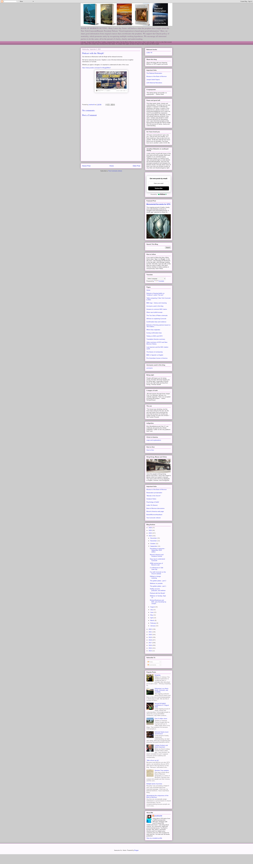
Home (112, 166)
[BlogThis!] (108, 105)
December (153, 538)
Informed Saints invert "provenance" (161, 732)
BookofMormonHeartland (154, 514)
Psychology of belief (152, 502)
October (153, 543)
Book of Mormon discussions (155, 508)
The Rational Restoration (154, 73)
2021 (150, 632)
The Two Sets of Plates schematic (157, 315)
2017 (150, 642)
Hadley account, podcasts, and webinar (158, 589)
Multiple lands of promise (154, 784)
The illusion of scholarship (154, 352)
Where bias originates (153, 329)
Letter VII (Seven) (152, 505)
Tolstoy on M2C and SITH (154, 336)
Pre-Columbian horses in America (156, 358)
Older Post (136, 166)
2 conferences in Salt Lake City (156, 568)
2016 (150, 645)
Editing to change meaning (155, 577)
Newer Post (86, 166)
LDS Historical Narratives (154, 83)
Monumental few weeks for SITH (158, 204)
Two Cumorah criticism (153, 518)
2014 (150, 651)
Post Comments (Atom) (115, 171)
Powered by (154, 194)
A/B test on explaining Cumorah (156, 318)
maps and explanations (153, 440)
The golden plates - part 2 (158, 580)
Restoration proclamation (154, 492)
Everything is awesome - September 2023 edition (157, 550)
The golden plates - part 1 (158, 586)
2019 (150, 637)
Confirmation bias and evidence (156, 322)
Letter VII (149, 52)
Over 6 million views (161, 718)
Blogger (136, 850)
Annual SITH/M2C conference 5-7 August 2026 (162, 705)
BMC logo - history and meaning (156, 303)
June (152, 612)
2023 (150, 536)
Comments (152, 665)
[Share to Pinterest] (114, 105)
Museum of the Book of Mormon (156, 76)
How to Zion (150, 450)
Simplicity (157, 675)
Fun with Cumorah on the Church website (158, 572)
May (151, 615)
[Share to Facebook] (112, 105)
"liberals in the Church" (153, 495)
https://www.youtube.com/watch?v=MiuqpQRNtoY (96, 67)
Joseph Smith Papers (153, 79)
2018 (150, 640)
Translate (161, 281)
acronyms (149, 368)
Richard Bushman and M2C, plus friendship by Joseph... (158, 601)
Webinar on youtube (156, 583)
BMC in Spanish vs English (154, 355)
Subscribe (158, 188)
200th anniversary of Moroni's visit (156, 564)
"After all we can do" (152, 760)
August (152, 607)
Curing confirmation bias (154, 333)
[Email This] (106, 105)
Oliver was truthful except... (154, 312)
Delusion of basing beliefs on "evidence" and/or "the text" (155, 294)
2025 (150, 530)
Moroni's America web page (155, 511)
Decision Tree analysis (162, 770)
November (153, 541)
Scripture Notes (151, 499)
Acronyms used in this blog (154, 306)
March (152, 620)
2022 (150, 629)
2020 (150, 634)
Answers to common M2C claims (156, 309)
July (151, 609)
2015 (150, 648)
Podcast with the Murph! (157, 593)
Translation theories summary (155, 339)
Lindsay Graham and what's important (161, 746)
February (153, 623)
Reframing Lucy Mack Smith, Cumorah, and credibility (161, 690)
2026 (150, 527)
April (151, 618)
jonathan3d (158, 816)
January (153, 626)
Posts (151, 662)
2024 (150, 533)
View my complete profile (154, 838)
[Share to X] (110, 105)
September (154, 546)
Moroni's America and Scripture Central (156, 555)
